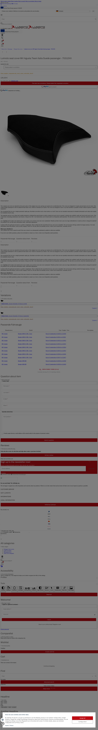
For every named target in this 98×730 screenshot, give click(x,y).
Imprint (7, 725)
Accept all (82, 718)
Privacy (11, 725)
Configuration (82, 721)
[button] (2, 723)
